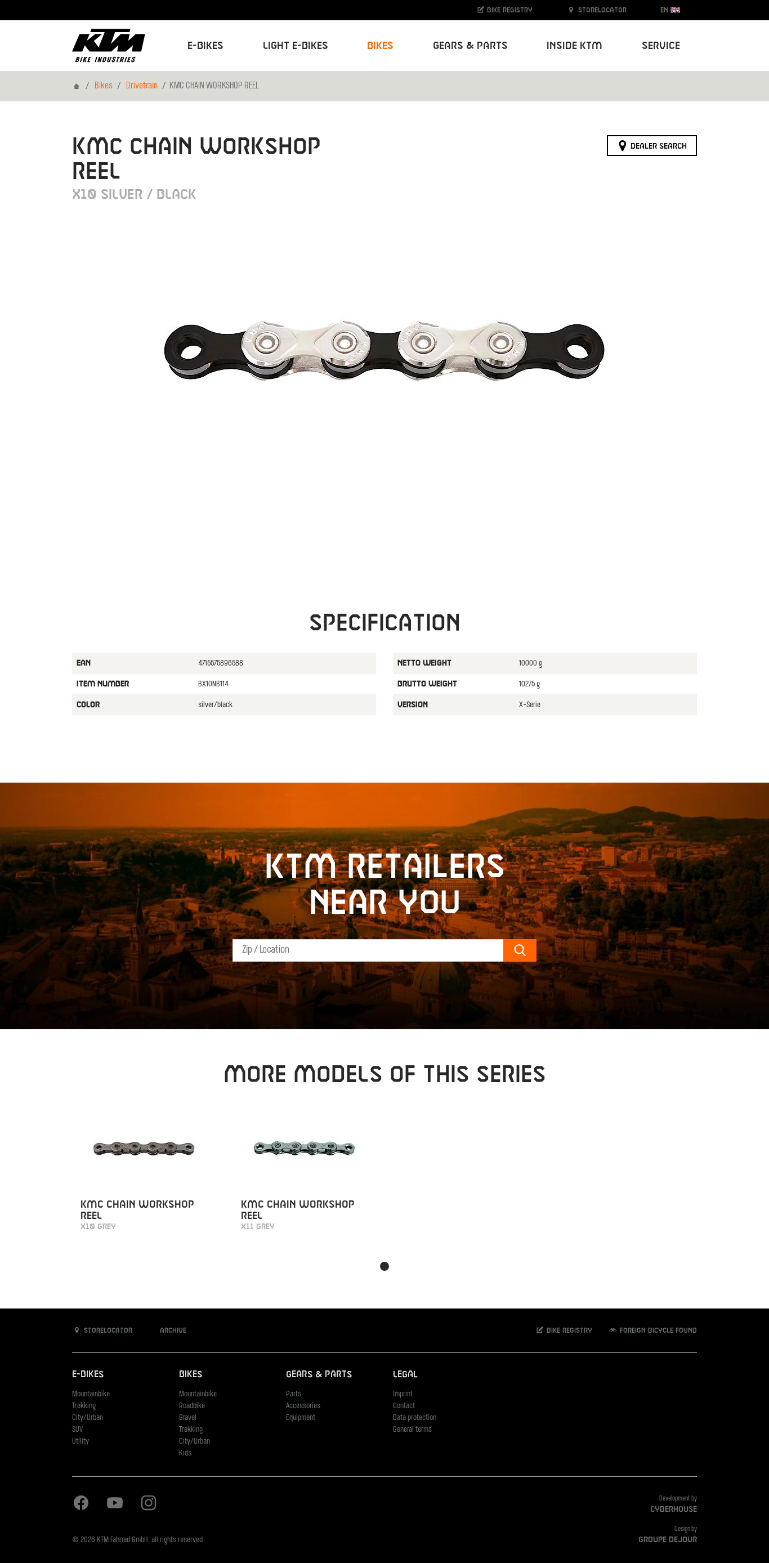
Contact (404, 1406)
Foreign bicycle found (657, 1330)
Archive (172, 1330)
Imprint (403, 1394)
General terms (412, 1430)
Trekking (84, 1406)
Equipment (300, 1418)
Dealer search (657, 145)
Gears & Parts (319, 1374)
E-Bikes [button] (205, 46)
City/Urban (87, 1418)
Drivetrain (142, 86)
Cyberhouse (673, 1509)
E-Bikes (88, 1374)
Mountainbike (91, 1394)
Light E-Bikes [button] (295, 46)
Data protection (414, 1418)
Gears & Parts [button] (470, 46)
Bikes (104, 86)
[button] (384, 1266)
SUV (77, 1430)
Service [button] (661, 46)
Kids (185, 1453)
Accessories (303, 1406)
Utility (80, 1441)
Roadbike (192, 1406)
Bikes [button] (380, 46)
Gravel (187, 1418)
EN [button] (665, 10)
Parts (293, 1394)
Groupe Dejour (667, 1540)
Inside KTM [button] (574, 46)
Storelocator (601, 10)
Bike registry (509, 10)
